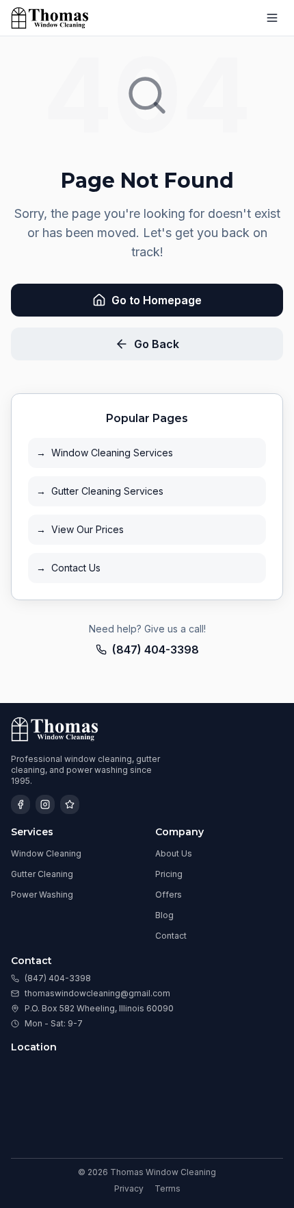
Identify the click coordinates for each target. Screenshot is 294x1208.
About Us (173, 853)
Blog (164, 915)
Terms (168, 1188)
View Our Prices (80, 529)
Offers (168, 894)
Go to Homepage (156, 300)
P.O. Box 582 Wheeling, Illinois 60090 (99, 1008)
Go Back (156, 344)
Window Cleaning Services (104, 452)
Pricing (169, 874)
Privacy (129, 1188)
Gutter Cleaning (42, 874)
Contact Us (68, 568)
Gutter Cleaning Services (99, 491)
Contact (171, 935)
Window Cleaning (46, 853)
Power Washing (42, 894)
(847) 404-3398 (155, 649)
